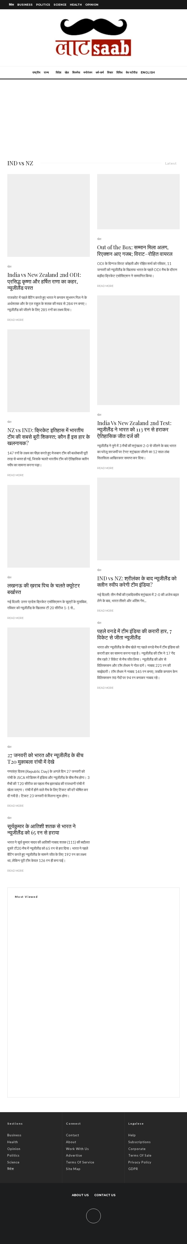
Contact (72, 1135)
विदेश (11, 4)
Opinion (91, 4)
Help (132, 1135)
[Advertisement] (93, 116)
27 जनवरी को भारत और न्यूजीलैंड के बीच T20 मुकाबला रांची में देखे (45, 758)
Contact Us (104, 1195)
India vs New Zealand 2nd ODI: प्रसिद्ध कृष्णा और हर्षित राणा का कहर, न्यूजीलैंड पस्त (44, 281)
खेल (67, 72)
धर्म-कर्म (100, 72)
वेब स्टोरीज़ (131, 72)
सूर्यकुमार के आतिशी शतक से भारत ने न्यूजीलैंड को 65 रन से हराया (41, 829)
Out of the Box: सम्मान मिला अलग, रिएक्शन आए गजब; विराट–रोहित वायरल (134, 250)
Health (76, 4)
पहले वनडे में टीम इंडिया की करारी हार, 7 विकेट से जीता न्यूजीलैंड (134, 634)
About (71, 1142)
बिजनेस (76, 72)
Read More (15, 320)
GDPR (133, 1169)
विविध (119, 72)
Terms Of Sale (139, 1155)
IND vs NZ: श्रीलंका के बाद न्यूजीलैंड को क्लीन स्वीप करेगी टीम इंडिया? (137, 581)
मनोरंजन (88, 72)
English (148, 72)
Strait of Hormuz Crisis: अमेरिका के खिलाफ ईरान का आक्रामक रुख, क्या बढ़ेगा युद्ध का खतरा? (100, 1036)
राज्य (46, 72)
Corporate (137, 1149)
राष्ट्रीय (36, 72)
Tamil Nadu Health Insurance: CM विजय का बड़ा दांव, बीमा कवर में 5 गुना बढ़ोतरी (93, 1059)
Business (25, 4)
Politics (43, 4)
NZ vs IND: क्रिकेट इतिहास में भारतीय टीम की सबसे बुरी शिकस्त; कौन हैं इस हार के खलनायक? (48, 436)
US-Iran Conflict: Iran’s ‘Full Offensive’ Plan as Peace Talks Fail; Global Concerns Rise (103, 1082)
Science (60, 4)
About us (80, 1195)
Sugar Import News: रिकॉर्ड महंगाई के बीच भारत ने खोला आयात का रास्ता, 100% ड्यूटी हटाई (78, 1018)
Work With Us (77, 1149)
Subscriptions (139, 1142)
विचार (110, 72)
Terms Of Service (80, 1162)
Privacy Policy (139, 1162)
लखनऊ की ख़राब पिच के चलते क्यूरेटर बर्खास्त (43, 588)
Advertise (74, 1155)
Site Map (73, 1169)
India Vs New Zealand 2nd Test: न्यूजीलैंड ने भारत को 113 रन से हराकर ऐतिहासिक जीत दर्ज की (134, 429)
